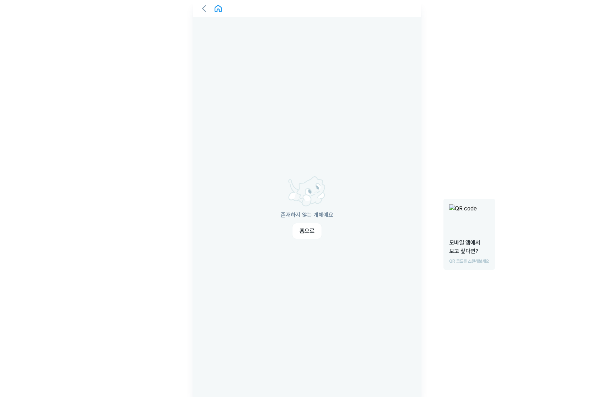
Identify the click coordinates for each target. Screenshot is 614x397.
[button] (204, 8)
